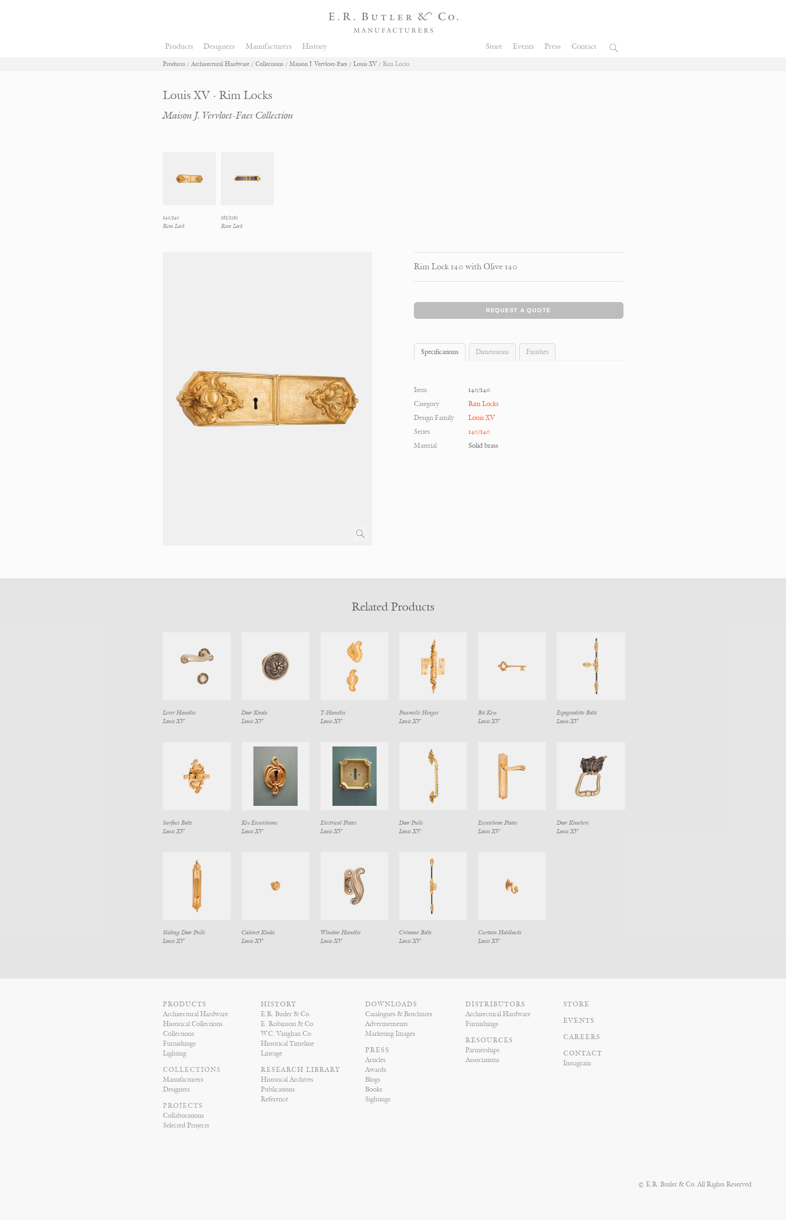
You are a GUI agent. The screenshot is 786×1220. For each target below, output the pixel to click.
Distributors (495, 1004)
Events (523, 46)
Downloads (391, 1004)
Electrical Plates (339, 822)
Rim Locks (483, 404)
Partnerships (482, 1050)
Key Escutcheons (260, 822)
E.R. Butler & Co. (285, 1014)
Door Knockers (573, 822)
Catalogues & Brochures (398, 1014)
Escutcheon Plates (497, 822)
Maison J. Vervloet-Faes (318, 64)
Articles (375, 1060)
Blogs (372, 1080)
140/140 (479, 432)
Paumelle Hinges (418, 712)
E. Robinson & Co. (287, 1024)
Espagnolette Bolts (577, 712)
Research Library (300, 1070)
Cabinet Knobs (258, 932)
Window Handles (341, 932)
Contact (583, 46)
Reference (274, 1099)
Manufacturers (269, 46)
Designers (219, 46)
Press (552, 46)
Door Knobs (254, 712)
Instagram (577, 1063)
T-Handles (333, 712)
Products (179, 46)
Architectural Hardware (220, 64)
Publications (278, 1089)
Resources (489, 1040)
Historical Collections (193, 1024)
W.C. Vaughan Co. (286, 1034)
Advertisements (386, 1024)
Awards (375, 1070)
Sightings (378, 1099)
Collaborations (183, 1116)
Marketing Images (390, 1034)
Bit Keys (487, 712)
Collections (269, 64)
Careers (582, 1037)
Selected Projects (186, 1125)
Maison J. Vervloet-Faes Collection (228, 116)
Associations (482, 1060)
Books (373, 1089)
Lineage (271, 1053)
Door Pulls (411, 822)
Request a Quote (518, 310)
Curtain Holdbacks (500, 932)
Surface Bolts (177, 822)
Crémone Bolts (415, 932)
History (314, 46)
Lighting (174, 1053)
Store (494, 46)
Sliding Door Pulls (184, 932)
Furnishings (179, 1044)
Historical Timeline (287, 1044)
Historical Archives (287, 1080)
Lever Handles (179, 712)
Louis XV (365, 64)
